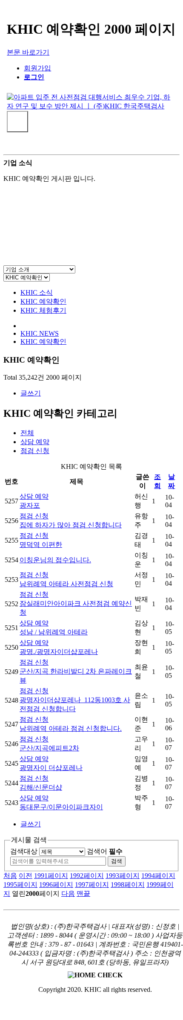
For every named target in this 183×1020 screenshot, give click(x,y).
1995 (20, 884)
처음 (10, 875)
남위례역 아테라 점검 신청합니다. (71, 728)
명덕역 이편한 (41, 544)
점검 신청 (34, 450)
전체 (27, 432)
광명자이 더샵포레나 (51, 767)
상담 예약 (34, 441)
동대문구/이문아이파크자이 (61, 807)
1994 (158, 875)
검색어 (105, 851)
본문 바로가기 (28, 52)
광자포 (30, 505)
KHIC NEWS (39, 333)
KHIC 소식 (36, 292)
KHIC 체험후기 (43, 310)
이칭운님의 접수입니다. (55, 560)
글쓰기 (30, 393)
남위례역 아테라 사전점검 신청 (66, 583)
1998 (128, 884)
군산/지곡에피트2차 (49, 748)
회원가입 (37, 68)
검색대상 (23, 851)
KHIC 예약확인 (43, 301)
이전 (25, 875)
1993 (123, 875)
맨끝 (83, 893)
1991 (51, 875)
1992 (87, 875)
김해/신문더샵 (41, 787)
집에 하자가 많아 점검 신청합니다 (71, 525)
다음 (68, 893)
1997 (92, 884)
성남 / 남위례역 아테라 (54, 632)
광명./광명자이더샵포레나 (59, 651)
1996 (56, 884)
